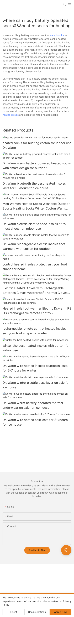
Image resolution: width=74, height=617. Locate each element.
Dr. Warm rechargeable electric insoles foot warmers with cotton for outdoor (34, 246)
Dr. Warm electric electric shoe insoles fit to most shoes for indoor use (34, 226)
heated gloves (11, 114)
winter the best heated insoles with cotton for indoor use (36, 348)
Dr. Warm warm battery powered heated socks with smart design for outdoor (37, 165)
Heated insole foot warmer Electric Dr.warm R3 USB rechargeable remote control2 (37, 311)
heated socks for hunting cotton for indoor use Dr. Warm (37, 145)
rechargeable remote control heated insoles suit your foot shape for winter (34, 331)
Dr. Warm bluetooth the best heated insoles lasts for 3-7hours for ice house (34, 186)
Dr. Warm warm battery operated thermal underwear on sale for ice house (33, 405)
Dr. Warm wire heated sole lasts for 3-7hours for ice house (35, 422)
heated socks (56, 35)
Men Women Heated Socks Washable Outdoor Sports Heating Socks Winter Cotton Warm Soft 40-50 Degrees (36, 206)
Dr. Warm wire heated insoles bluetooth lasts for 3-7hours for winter (35, 368)
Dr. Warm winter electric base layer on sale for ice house (36, 385)
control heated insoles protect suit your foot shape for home (35, 267)
